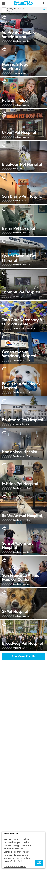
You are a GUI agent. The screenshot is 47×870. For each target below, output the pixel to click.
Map (42, 10)
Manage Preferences (15, 866)
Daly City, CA (19, 169)
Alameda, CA (19, 73)
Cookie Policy (17, 861)
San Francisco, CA (21, 41)
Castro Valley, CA (21, 424)
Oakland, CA (19, 296)
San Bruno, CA (20, 200)
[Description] (4, 17)
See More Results (23, 656)
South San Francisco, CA (24, 328)
